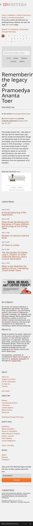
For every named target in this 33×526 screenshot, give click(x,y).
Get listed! (5, 391)
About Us (5, 377)
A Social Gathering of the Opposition (14, 213)
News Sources (7, 410)
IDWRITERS (16, 4)
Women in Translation (10, 29)
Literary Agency (7, 408)
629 (3, 316)
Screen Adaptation (9, 441)
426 (3, 314)
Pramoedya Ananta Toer (21, 114)
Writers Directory (23, 15)
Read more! (11, 351)
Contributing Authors (16, 17)
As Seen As (6, 384)
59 (3, 322)
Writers (24, 58)
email (25, 357)
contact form (16, 361)
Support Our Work (8, 379)
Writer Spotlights (8, 429)
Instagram (22, 359)
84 (13, 320)
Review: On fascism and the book (15, 236)
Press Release (7, 438)
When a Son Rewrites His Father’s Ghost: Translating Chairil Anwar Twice (15, 268)
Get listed (9, 25)
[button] (16, 523)
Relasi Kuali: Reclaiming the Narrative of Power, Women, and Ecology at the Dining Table (15, 225)
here (18, 172)
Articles (13, 61)
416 (3, 318)
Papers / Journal (8, 436)
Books (4, 17)
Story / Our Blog (8, 445)
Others (22, 61)
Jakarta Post (23, 121)
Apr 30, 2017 (6, 123)
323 (7, 310)
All (3, 36)
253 (19, 314)
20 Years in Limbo (10, 245)
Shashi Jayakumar (10, 118)
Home (4, 15)
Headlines (11, 15)
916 (19, 310)
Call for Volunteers (9, 381)
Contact (5, 386)
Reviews (5, 457)
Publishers (6, 460)
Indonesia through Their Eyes (13, 417)
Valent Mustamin (17, 500)
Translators (6, 405)
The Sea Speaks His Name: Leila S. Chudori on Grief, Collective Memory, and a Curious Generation (15, 255)
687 (13, 309)
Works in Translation (9, 431)
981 (22, 309)
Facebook (14, 359)
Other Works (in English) (11, 434)
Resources (5, 412)
